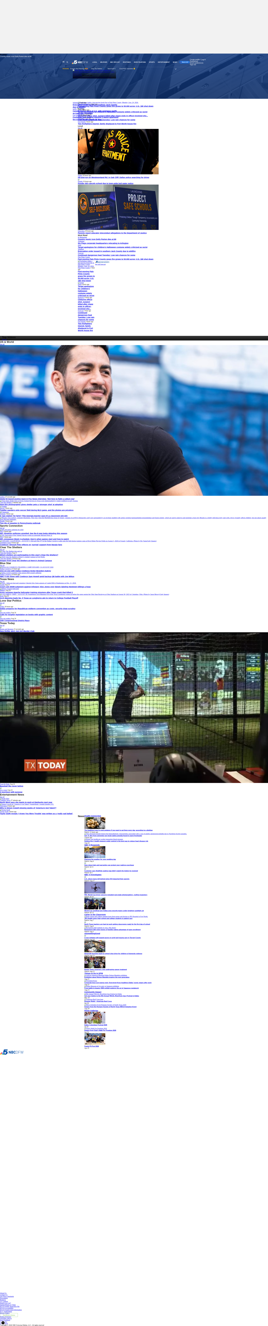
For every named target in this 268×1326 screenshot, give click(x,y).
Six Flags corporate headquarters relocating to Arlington (103, 243)
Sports (152, 62)
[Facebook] (87, 1114)
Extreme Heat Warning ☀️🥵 (79, 68)
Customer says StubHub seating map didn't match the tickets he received (111, 871)
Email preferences (196, 63)
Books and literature (7, 629)
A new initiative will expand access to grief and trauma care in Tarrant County (112, 938)
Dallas (80, 175)
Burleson (81, 297)
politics (2, 497)
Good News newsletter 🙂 (127, 68)
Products (3, 1300)
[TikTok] (87, 1232)
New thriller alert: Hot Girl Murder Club (17, 631)
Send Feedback (5, 1320)
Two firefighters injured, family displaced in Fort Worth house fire (107, 124)
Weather (103, 62)
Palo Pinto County (84, 257)
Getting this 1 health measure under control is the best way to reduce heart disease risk (116, 841)
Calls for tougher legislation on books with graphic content (26, 615)
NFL (2, 531)
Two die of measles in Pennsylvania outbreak (20, 523)
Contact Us (3, 1295)
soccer (2, 508)
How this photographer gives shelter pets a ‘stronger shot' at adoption (31, 504)
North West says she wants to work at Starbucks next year (26, 802)
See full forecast (100, 264)
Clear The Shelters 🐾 (97, 68)
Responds (127, 62)
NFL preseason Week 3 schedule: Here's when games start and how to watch (34, 539)
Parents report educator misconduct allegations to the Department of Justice (112, 233)
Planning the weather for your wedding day (100, 859)
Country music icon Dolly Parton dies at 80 (16, 56)
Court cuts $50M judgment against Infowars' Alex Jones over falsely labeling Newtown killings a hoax (45, 587)
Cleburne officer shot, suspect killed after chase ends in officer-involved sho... (85, 304)
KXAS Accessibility (7, 1308)
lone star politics (5, 612)
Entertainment (164, 62)
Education (81, 231)
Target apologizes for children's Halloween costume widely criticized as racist (112, 247)
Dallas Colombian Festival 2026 (95, 1025)
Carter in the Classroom (95, 915)
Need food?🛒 (112, 68)
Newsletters (178, 62)
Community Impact (92, 992)
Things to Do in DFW (93, 973)
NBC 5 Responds (92, 845)
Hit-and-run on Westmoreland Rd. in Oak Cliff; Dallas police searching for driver (113, 177)
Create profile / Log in (198, 59)
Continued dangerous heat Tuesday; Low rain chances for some (106, 255)
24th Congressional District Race (15, 621)
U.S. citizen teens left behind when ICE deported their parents (106, 879)
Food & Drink (5, 784)
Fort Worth (76, 115)
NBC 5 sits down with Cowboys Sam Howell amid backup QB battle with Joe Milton (37, 576)
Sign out (193, 64)
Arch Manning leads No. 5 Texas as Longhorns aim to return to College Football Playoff (39, 598)
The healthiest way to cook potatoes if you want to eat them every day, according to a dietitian (118, 830)
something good (5, 543)
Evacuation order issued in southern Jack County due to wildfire (107, 251)
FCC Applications (6, 1311)
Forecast (80, 253)
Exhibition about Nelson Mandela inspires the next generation (106, 977)
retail (79, 245)
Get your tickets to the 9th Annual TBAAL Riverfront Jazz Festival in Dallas (111, 996)
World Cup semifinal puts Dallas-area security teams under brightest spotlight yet (114, 911)
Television (3, 806)
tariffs (75, 109)
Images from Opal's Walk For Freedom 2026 (100, 1030)
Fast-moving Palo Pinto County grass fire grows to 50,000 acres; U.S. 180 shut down (115, 259)
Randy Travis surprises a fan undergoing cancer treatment (105, 969)
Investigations (140, 62)
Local (94, 62)
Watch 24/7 (185, 62)
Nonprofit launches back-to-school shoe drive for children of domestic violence (113, 953)
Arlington (81, 241)
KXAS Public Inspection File (9, 1306)
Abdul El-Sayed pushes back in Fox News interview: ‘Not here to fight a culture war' (37, 499)
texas (2, 596)
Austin (2, 585)
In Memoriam (82, 237)
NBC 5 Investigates (92, 875)
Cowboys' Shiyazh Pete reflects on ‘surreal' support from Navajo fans (31, 545)
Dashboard (194, 61)
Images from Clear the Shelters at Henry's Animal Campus (26, 561)
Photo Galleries (91, 1011)
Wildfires (76, 103)
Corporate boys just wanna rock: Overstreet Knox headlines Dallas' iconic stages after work (117, 983)
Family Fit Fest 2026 (91, 1046)
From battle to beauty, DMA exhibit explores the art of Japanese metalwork (111, 988)
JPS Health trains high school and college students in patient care (108, 918)
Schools (3, 514)
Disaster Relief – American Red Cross (98, 1001)
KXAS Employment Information (11, 1310)
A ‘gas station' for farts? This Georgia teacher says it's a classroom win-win (34, 516)
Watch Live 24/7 (5, 1303)
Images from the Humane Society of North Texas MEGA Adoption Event (110, 1007)
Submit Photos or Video (8, 1305)
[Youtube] (87, 1291)
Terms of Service (5, 1317)
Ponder (80, 181)
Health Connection (92, 816)
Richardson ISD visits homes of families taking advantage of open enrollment (112, 929)
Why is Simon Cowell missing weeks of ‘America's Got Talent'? (28, 808)
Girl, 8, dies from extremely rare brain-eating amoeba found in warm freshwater (113, 836)
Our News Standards (7, 1296)
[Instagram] (87, 1173)
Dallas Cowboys (5, 569)
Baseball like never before (11, 786)
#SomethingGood (92, 933)
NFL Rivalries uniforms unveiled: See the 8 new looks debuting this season (33, 533)
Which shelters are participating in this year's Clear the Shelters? (29, 555)
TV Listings (4, 1301)
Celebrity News (5, 800)
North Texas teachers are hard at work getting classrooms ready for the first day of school (117, 924)
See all (80, 128)
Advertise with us (6, 1318)
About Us (3, 1293)
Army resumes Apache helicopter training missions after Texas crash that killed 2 (36, 592)
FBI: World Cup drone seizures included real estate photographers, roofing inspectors (115, 895)
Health (2, 521)
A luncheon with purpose (11, 792)
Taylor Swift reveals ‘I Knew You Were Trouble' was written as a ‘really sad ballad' (36, 814)
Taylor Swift (4, 811)
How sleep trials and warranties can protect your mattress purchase (109, 865)
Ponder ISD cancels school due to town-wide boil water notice (105, 183)
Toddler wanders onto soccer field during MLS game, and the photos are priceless (36, 510)
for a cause (3, 790)
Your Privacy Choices (9, 1315)
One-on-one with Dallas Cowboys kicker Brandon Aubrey (25, 571)
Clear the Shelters (6, 502)
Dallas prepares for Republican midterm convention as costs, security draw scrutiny (37, 609)
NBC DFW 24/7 (115, 62)
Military (3, 590)
